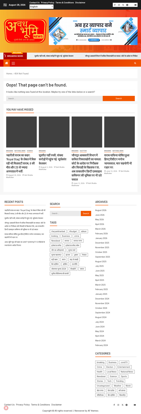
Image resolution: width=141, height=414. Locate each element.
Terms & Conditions (64, 3)
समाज (82, 269)
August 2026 (100, 210)
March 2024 (100, 340)
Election (83, 151)
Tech (109, 381)
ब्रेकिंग (65, 264)
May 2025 (99, 275)
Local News (111, 372)
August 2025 (100, 261)
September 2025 (102, 257)
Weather (117, 386)
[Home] (6, 63)
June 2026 (100, 215)
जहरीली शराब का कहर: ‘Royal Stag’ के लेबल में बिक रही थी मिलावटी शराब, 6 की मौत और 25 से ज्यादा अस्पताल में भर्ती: (21, 163)
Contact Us (34, 3)
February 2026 (101, 233)
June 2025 (100, 271)
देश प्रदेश (111, 390)
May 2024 (99, 331)
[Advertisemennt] (93, 31)
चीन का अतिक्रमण (57, 250)
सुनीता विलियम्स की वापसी (60, 273)
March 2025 (100, 285)
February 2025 (101, 289)
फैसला (84, 255)
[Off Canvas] (5, 5)
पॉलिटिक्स (100, 395)
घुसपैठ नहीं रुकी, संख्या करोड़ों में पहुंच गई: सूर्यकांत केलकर (44, 56)
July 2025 (99, 266)
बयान (64, 259)
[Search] (135, 63)
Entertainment (123, 367)
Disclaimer (80, 3)
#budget (73, 231)
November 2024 (102, 303)
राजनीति (74, 264)
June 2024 (100, 327)
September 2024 (102, 313)
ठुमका (76, 255)
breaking (9, 151)
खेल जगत (100, 390)
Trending (120, 381)
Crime (99, 367)
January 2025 (101, 294)
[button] (13, 63)
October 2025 (101, 252)
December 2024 (102, 299)
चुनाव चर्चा (71, 250)
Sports (124, 376)
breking (54, 236)
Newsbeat (55, 241)
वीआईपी (73, 269)
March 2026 (100, 229)
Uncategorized (103, 386)
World (128, 386)
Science (30, 151)
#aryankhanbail (58, 231)
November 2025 (102, 247)
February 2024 (101, 345)
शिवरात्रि (122, 395)
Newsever (79, 410)
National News (19, 151)
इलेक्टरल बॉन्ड (56, 245)
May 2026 (99, 219)
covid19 (124, 362)
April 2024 (99, 336)
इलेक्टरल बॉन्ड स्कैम (72, 245)
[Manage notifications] (6, 408)
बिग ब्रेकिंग (55, 264)
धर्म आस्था (122, 390)
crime (76, 236)
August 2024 (100, 317)
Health (99, 372)
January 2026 (101, 238)
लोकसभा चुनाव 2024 (58, 269)
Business (66, 236)
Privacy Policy (47, 3)
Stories (100, 381)
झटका (68, 255)
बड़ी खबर (54, 259)
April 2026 (99, 224)
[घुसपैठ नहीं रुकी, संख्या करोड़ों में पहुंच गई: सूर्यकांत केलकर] (54, 132)
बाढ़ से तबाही (74, 259)
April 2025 (99, 280)
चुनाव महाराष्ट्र (56, 255)
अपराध (66, 241)
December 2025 (102, 243)
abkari (83, 231)
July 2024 (99, 322)
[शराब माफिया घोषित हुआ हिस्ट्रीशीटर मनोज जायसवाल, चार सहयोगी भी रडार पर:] (119, 132)
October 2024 (101, 308)
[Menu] (13, 63)
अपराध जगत (77, 241)
